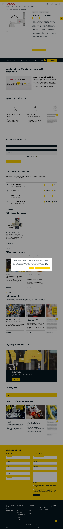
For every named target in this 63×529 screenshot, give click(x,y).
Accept (47, 267)
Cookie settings (39, 267)
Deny (32, 267)
